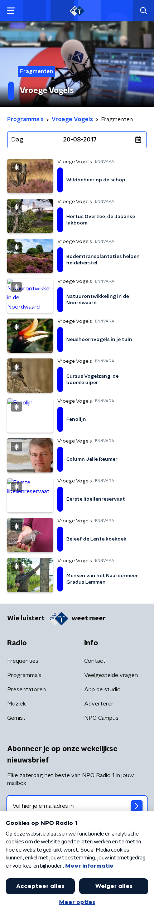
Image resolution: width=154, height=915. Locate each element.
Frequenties (22, 661)
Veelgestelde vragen (111, 675)
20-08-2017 (80, 140)
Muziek (16, 704)
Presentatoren (26, 689)
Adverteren (99, 704)
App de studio (102, 689)
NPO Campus (101, 718)
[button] (11, 10)
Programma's (24, 675)
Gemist (16, 718)
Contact (94, 661)
